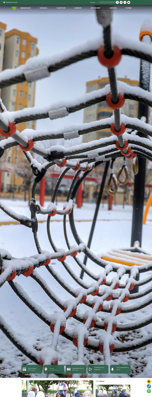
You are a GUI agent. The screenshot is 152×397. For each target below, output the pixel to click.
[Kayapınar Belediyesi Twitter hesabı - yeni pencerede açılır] (121, 2)
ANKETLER (113, 8)
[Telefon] (149, 386)
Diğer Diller (112, 2)
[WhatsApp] (149, 391)
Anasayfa (92, 2)
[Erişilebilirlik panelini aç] (149, 381)
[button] (4, 191)
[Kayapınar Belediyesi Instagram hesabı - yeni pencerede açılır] (124, 2)
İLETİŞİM (128, 8)
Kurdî (107, 2)
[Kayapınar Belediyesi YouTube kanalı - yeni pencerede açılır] (128, 2)
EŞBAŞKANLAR (26, 8)
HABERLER (78, 8)
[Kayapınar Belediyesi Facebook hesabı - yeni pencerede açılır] (117, 2)
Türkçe (102, 2)
